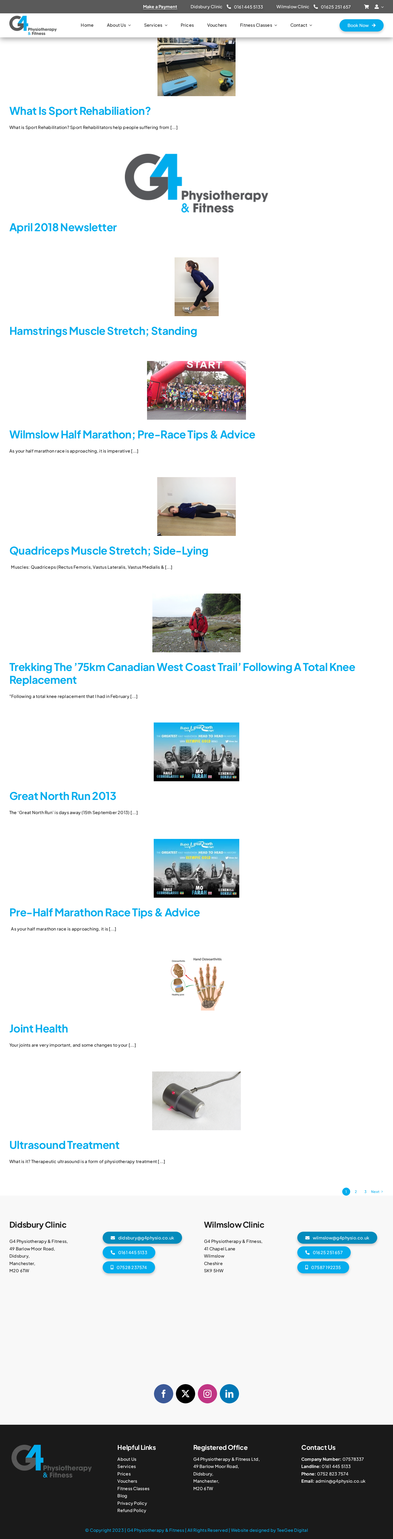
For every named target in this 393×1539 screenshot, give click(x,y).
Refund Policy (131, 1510)
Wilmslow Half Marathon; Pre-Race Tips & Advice (132, 434)
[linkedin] (229, 1393)
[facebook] (163, 1393)
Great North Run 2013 (62, 795)
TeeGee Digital (292, 1530)
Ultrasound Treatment (64, 1144)
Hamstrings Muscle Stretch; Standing (103, 330)
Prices (123, 1474)
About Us (126, 1459)
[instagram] (207, 1393)
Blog (122, 1495)
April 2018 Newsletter (63, 227)
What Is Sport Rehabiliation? (80, 110)
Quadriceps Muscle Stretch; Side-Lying (109, 550)
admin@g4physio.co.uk (340, 1481)
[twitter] (185, 1393)
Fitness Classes (133, 1488)
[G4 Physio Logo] (33, 18)
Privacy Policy (132, 1503)
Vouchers (127, 1481)
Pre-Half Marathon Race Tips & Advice (104, 912)
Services (126, 1466)
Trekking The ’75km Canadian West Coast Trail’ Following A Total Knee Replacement (182, 673)
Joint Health (38, 1028)
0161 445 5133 (336, 1466)
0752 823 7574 (332, 1474)
